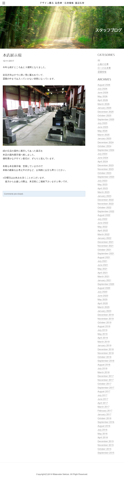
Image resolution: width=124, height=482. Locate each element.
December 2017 (106, 375)
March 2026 (104, 103)
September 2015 (106, 452)
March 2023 (104, 192)
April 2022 (103, 230)
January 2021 (104, 280)
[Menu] (4, 3)
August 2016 (104, 425)
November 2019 (106, 318)
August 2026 (104, 84)
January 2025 (104, 138)
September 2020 (106, 284)
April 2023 (103, 188)
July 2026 (102, 88)
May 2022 (103, 226)
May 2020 (103, 299)
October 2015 (104, 448)
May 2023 (103, 184)
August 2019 (104, 326)
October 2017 (104, 383)
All (99, 60)
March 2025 (104, 134)
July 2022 (102, 218)
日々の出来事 (104, 67)
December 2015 (106, 441)
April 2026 (103, 100)
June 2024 (103, 157)
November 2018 (106, 353)
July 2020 (102, 291)
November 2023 (106, 169)
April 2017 (103, 402)
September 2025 (106, 119)
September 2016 (106, 421)
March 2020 (104, 307)
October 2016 (104, 418)
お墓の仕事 (103, 64)
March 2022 (104, 234)
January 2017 (104, 414)
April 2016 (103, 437)
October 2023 (104, 172)
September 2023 (106, 176)
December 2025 (106, 111)
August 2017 (104, 391)
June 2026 (103, 92)
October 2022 (104, 207)
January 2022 (104, 238)
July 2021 (102, 261)
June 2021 (103, 264)
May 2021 (103, 268)
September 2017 (106, 387)
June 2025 (103, 126)
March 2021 (104, 276)
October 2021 (104, 249)
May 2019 (103, 333)
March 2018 (104, 372)
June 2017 (103, 398)
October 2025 (104, 115)
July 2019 (102, 330)
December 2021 (106, 241)
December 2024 (106, 142)
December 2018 (106, 349)
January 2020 (104, 310)
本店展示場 (12, 55)
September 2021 (106, 253)
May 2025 (103, 130)
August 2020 (104, 287)
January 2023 (104, 195)
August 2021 (104, 257)
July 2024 (102, 153)
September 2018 (106, 360)
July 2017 (102, 395)
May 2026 (103, 96)
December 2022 (106, 199)
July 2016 (102, 429)
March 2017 (104, 406)
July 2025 (102, 123)
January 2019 (104, 345)
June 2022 (103, 222)
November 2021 (106, 245)
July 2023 (102, 180)
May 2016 (103, 433)
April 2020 (103, 303)
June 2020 (103, 295)
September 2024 (106, 149)
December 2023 (106, 165)
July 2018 (102, 368)
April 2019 (103, 337)
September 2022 (106, 211)
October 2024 (104, 146)
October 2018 (104, 356)
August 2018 (104, 364)
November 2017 (106, 379)
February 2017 (105, 410)
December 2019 (106, 314)
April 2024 (103, 161)
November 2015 (106, 444)
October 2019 (104, 322)
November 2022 (106, 203)
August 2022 (104, 215)
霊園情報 (102, 71)
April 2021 (103, 272)
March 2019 (104, 341)
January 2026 (104, 107)
